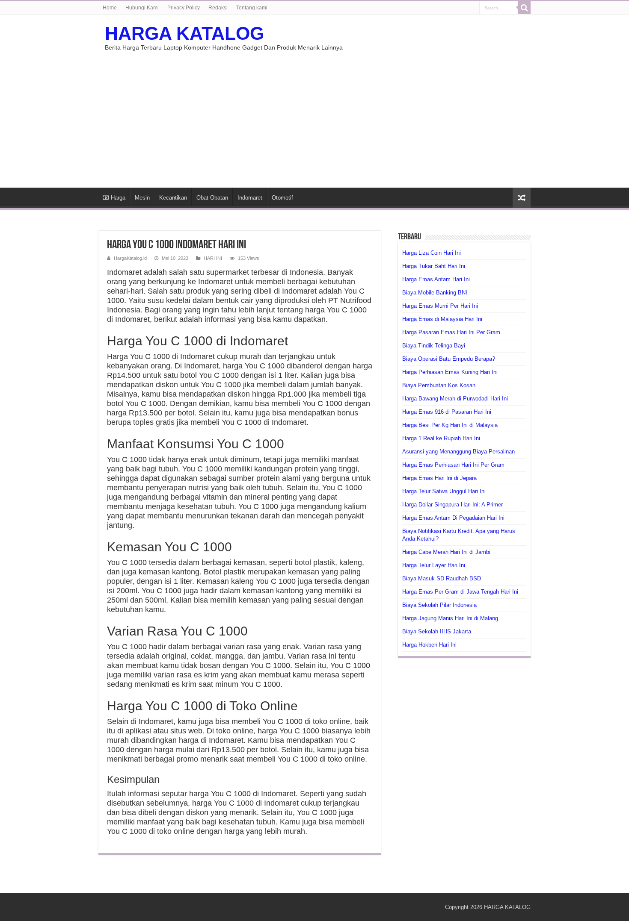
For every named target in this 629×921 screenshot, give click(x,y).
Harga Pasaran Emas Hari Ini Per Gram (451, 332)
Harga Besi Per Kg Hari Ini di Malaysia (450, 425)
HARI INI (213, 258)
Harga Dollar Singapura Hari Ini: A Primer (452, 504)
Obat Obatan (212, 197)
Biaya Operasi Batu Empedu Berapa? (448, 359)
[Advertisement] (314, 115)
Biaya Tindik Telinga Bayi (433, 345)
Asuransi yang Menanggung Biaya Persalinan (458, 451)
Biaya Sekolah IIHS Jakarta (436, 631)
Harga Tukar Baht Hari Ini (433, 266)
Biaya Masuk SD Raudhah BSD (441, 578)
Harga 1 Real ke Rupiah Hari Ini (441, 438)
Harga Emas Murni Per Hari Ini (440, 306)
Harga (118, 197)
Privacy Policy (183, 8)
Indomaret (249, 197)
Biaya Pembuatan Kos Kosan (438, 385)
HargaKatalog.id (130, 258)
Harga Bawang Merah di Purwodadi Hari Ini (455, 398)
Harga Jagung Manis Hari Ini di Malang (450, 618)
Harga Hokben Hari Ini (429, 644)
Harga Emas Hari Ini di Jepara (439, 478)
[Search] (524, 7)
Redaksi (218, 8)
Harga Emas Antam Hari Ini (436, 279)
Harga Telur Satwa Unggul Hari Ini (444, 491)
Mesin (142, 197)
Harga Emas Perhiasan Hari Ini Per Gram (453, 465)
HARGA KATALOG (184, 33)
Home (110, 8)
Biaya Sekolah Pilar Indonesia (439, 605)
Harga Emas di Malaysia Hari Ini (442, 319)
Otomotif (282, 197)
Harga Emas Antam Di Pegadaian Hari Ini (453, 518)
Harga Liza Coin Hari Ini (431, 253)
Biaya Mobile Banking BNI (434, 292)
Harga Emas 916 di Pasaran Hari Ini (446, 412)
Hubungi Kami (142, 8)
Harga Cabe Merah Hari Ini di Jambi (446, 552)
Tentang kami (251, 8)
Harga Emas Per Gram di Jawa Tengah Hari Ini (460, 591)
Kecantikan (173, 197)
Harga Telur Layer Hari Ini (433, 565)
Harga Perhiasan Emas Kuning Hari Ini (450, 372)
